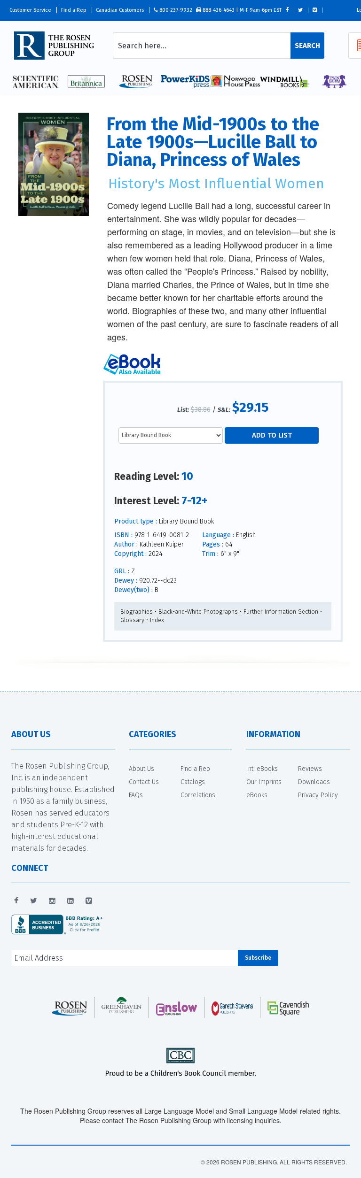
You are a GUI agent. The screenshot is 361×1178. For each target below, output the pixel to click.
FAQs (136, 795)
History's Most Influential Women (216, 183)
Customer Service (30, 10)
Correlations (197, 795)
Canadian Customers (120, 10)
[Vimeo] (89, 901)
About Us (141, 769)
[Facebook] (16, 901)
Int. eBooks (262, 769)
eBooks (256, 795)
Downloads (314, 782)
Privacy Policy (318, 795)
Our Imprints (264, 782)
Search (307, 45)
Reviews (310, 769)
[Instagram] (52, 901)
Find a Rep (73, 10)
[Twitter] (33, 901)
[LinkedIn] (70, 901)
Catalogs (192, 782)
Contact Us (144, 782)
